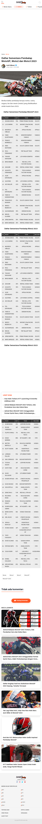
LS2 (3, 796)
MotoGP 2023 (7, 579)
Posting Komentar (22, 600)
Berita (4, 575)
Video (19, 7)
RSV (22, 799)
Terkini (30, 7)
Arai (22, 789)
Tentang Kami (5, 810)
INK (3, 792)
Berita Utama (7, 7)
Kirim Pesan (4, 813)
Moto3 (19, 575)
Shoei (3, 805)
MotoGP (26, 575)
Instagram (20, 784)
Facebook (17, 784)
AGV (3, 789)
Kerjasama (24, 813)
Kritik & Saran (25, 810)
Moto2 (11, 575)
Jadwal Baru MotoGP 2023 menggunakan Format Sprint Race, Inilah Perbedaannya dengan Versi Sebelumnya (19, 412)
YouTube (25, 784)
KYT (22, 792)
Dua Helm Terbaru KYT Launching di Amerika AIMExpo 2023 (20, 400)
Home (3, 54)
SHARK (3, 802)
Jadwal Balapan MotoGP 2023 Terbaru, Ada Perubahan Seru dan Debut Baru (20, 406)
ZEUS (22, 805)
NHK (22, 796)
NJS (3, 799)
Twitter (22, 784)
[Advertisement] (21, 31)
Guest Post (4, 816)
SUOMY (23, 802)
